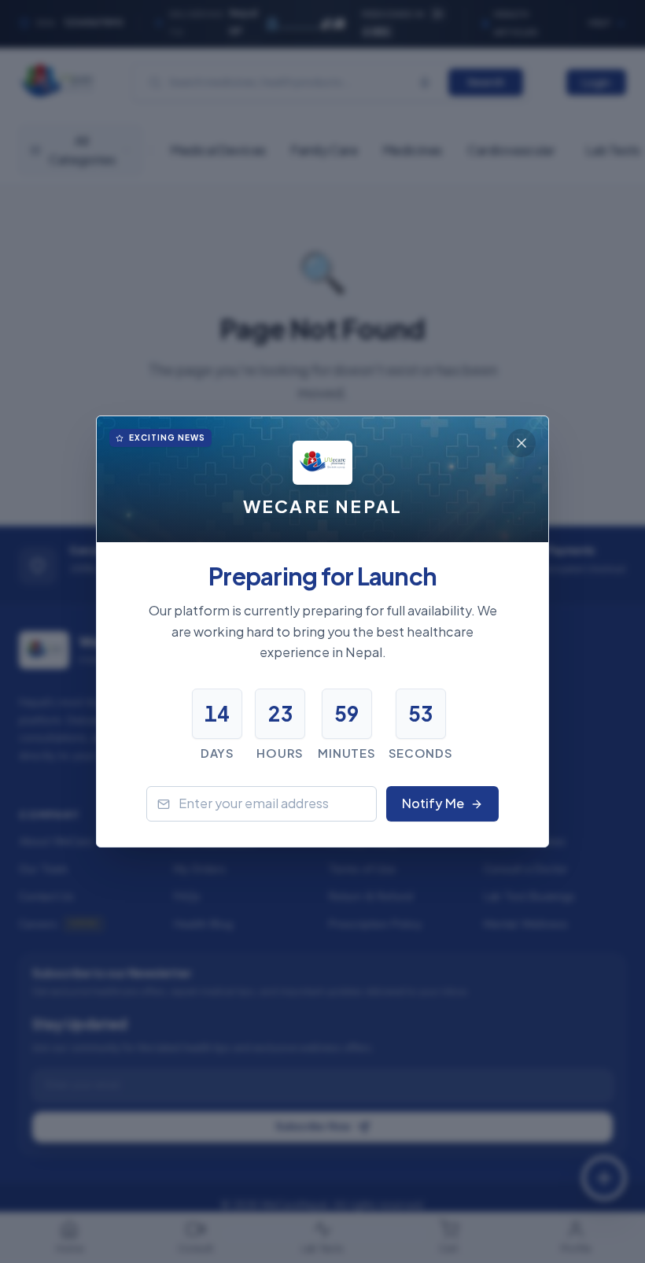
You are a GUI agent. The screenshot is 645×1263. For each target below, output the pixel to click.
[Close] (521, 443)
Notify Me (433, 803)
